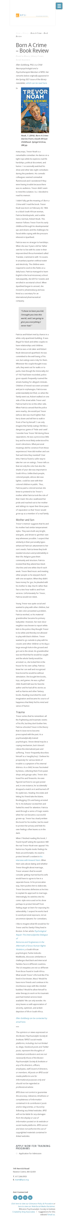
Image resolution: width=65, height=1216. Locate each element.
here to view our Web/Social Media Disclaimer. (36, 1206)
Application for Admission (30, 1153)
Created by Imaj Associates (23, 1212)
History (26, 33)
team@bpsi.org (22, 1180)
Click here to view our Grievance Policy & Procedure (32, 1204)
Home (18, 33)
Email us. (51, 1215)
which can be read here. (36, 83)
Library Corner (37, 56)
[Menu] (59, 6)
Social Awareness (23, 59)
